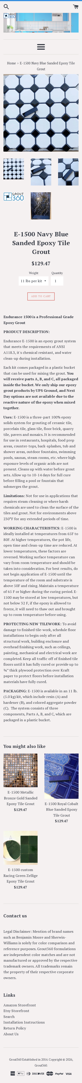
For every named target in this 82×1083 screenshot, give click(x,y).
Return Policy (14, 1028)
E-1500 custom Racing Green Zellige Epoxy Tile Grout (20, 875)
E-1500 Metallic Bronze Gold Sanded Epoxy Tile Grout (20, 798)
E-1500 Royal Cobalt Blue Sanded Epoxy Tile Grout (61, 809)
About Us (10, 1033)
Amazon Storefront (19, 1005)
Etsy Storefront (16, 1010)
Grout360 (41, 1065)
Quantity (57, 273)
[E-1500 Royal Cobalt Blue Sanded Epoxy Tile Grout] (61, 776)
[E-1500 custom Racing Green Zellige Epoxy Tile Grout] (20, 848)
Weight (33, 273)
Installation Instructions (24, 1022)
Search (9, 1016)
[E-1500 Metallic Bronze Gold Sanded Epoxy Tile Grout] (20, 770)
